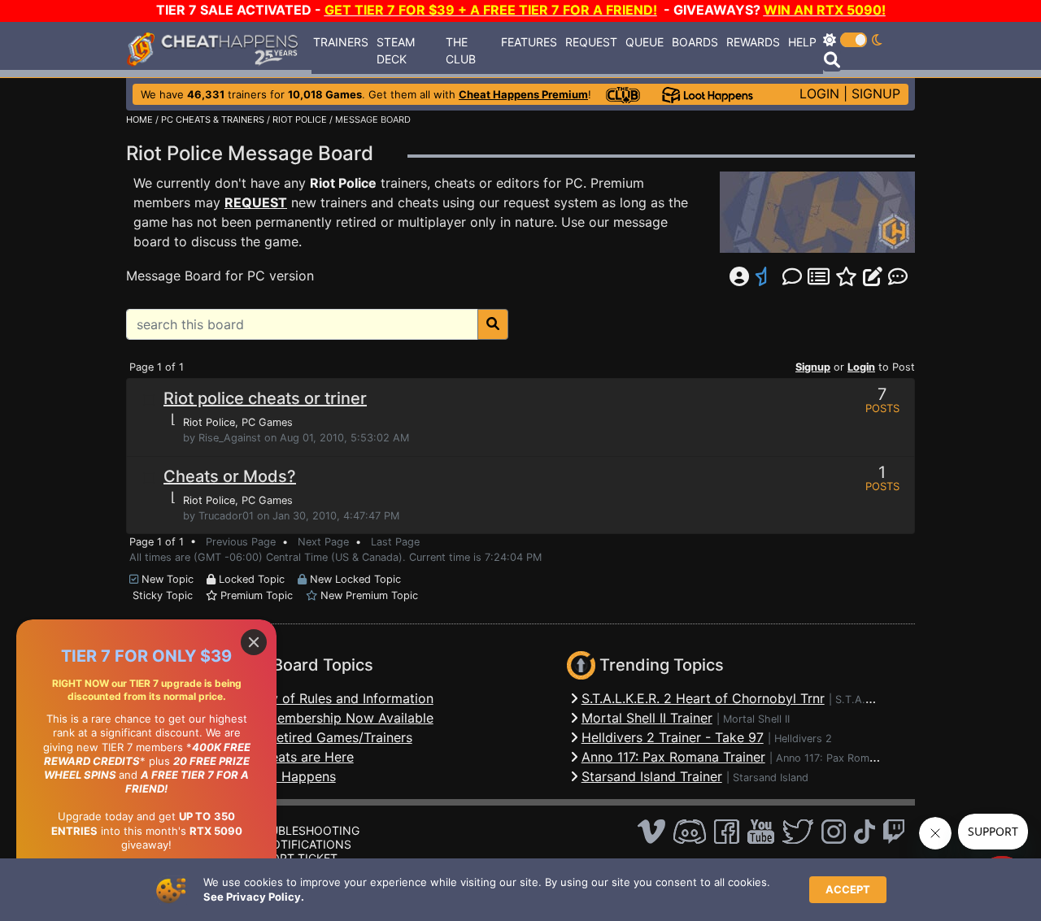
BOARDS (695, 42)
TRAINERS (340, 42)
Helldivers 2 (803, 738)
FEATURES (529, 42)
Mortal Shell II (756, 719)
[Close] (254, 642)
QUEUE (644, 42)
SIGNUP (876, 93)
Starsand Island (770, 777)
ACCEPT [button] (847, 889)
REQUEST (591, 42)
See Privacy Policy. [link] (253, 896)
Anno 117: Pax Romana (831, 758)
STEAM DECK (396, 50)
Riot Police (343, 183)
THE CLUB (461, 50)
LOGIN (819, 93)
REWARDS (753, 42)
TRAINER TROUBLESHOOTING (277, 830)
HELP (802, 42)
